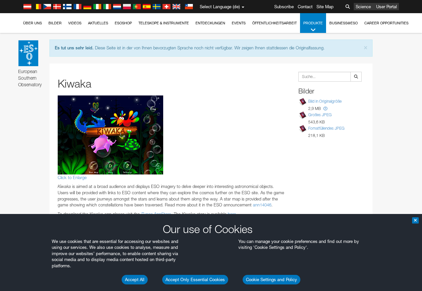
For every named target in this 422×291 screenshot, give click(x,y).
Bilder (55, 23)
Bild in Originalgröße (325, 101)
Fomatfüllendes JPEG (326, 128)
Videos (74, 23)
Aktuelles (98, 23)
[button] (325, 108)
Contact (305, 6)
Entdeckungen (210, 23)
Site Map (325, 6)
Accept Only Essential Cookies (195, 279)
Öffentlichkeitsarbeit (274, 23)
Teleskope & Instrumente (163, 23)
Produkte (313, 23)
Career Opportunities (386, 23)
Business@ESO (343, 23)
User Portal (386, 6)
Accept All (134, 279)
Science (363, 6)
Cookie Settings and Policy (271, 279)
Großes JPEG (320, 114)
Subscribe (284, 6)
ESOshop (123, 23)
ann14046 (262, 204)
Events (239, 23)
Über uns (32, 23)
